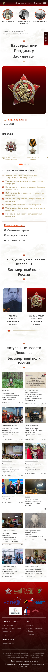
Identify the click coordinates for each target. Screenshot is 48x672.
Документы (30, 634)
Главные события (10, 622)
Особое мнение (7, 632)
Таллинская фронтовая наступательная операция (25, 209)
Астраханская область (9, 425)
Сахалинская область (9, 530)
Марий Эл (5, 390)
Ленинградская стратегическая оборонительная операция (21, 176)
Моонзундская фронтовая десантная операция (23, 215)
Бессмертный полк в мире (11, 629)
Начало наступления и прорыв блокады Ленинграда (25, 188)
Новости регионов (8, 625)
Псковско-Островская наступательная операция (24, 200)
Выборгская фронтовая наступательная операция (25, 194)
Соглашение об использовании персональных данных (24, 665)
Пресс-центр (8, 639)
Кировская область (31, 461)
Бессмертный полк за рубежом (34, 630)
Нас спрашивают (8, 643)
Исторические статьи (9, 635)
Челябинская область (32, 425)
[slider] (9, 331)
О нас (29, 622)
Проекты (29, 625)
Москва (27, 497)
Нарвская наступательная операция (23, 204)
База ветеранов (17, 31)
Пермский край (7, 461)
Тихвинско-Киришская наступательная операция (25, 182)
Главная (5, 31)
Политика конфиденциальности (24, 661)
